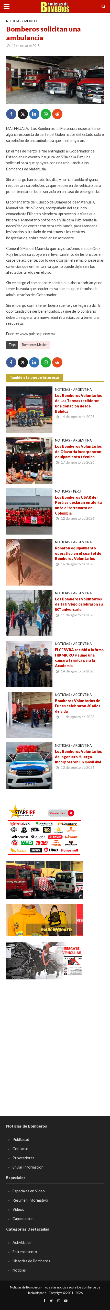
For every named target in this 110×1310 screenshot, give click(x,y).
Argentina (82, 390)
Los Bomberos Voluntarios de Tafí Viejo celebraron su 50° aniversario (79, 604)
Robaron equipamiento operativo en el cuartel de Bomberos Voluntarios (78, 553)
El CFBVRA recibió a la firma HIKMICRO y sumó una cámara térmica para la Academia (79, 658)
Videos (18, 1209)
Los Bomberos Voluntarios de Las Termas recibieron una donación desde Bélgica (78, 403)
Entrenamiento (25, 1252)
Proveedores (24, 1158)
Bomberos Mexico (34, 345)
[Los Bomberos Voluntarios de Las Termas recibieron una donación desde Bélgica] (29, 409)
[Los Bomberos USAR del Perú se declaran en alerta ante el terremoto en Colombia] (29, 510)
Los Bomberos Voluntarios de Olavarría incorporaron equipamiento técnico (78, 451)
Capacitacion (23, 1218)
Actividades (22, 1242)
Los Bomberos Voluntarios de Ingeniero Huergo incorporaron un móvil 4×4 (78, 756)
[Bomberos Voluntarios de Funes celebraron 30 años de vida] (29, 714)
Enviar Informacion (28, 1167)
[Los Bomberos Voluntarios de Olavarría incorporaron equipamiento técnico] (29, 460)
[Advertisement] (55, 1040)
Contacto (20, 1149)
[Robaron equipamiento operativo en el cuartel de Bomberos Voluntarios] (29, 561)
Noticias (13, 21)
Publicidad (21, 1139)
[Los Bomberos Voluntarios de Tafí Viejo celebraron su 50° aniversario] (29, 612)
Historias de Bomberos (31, 1261)
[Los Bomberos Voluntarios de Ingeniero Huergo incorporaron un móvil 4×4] (29, 765)
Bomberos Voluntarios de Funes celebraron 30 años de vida (77, 706)
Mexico (30, 21)
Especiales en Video (29, 1191)
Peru (77, 491)
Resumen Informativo (30, 1200)
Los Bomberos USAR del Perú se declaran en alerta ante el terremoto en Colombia (78, 505)
